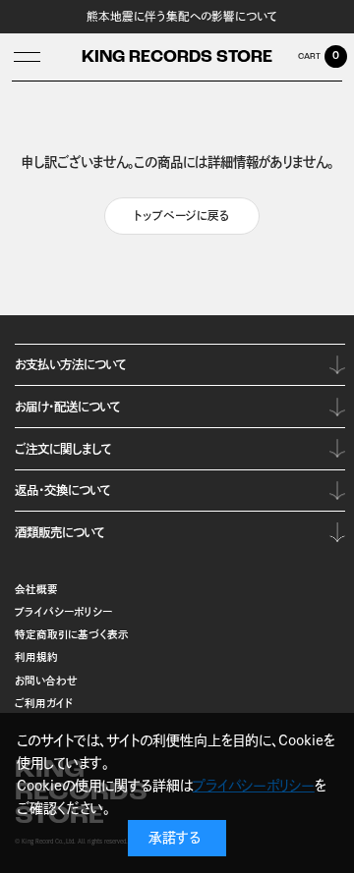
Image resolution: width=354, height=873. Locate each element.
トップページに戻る (182, 215)
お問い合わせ (46, 680)
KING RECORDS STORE (177, 58)
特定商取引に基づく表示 (72, 634)
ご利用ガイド (44, 703)
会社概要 (36, 589)
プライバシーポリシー (63, 612)
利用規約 (36, 657)
